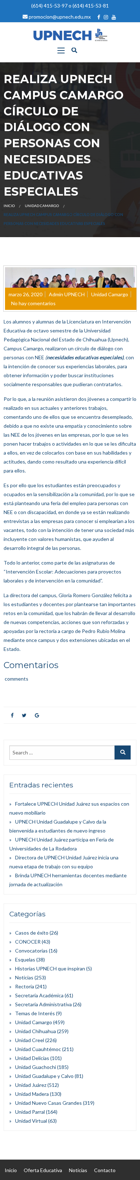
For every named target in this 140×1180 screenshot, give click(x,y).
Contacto (105, 1170)
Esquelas (25, 959)
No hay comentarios (33, 303)
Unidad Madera (32, 1094)
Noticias (24, 977)
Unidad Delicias (32, 1058)
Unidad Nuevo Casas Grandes (48, 1103)
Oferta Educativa (43, 1170)
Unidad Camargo (42, 205)
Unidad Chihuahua (35, 1031)
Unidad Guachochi (35, 1067)
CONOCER (28, 942)
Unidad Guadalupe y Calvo (44, 1076)
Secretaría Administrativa (43, 1004)
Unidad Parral (30, 1112)
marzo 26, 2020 (25, 294)
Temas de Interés (35, 1013)
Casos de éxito (31, 933)
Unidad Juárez (30, 1085)
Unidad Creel (29, 1040)
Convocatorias (31, 951)
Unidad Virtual (31, 1121)
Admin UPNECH (67, 294)
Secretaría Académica (39, 995)
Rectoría (24, 986)
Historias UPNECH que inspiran (50, 968)
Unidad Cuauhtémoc (38, 1049)
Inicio (9, 205)
